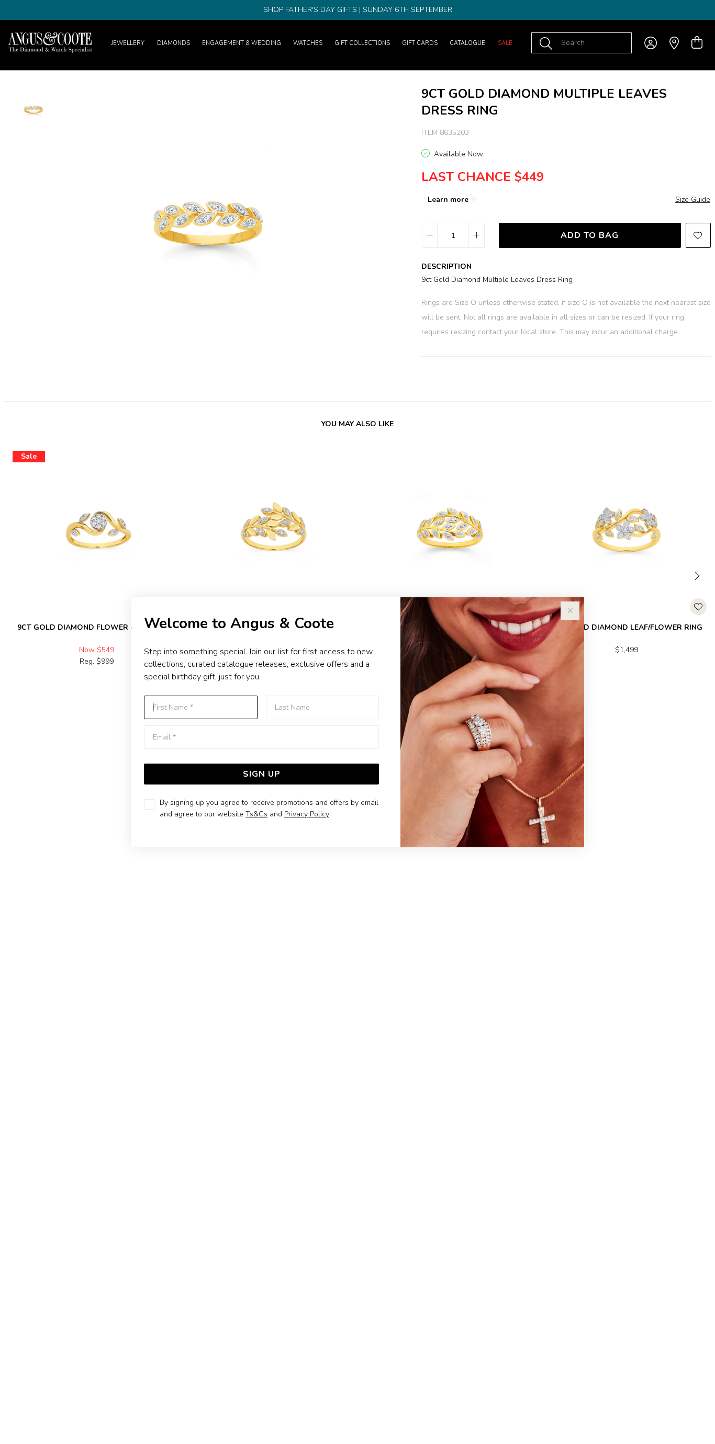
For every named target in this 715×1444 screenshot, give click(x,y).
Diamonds (173, 43)
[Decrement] (430, 235)
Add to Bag (590, 235)
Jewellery (127, 43)
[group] (357, 10)
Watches (307, 43)
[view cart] (696, 43)
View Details (53, 684)
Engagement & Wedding (241, 43)
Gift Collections (362, 43)
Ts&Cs (256, 814)
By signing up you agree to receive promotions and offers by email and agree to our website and (269, 808)
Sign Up (262, 774)
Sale (505, 43)
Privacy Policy (306, 814)
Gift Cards (420, 43)
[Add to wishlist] (698, 235)
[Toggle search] (548, 42)
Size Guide (692, 199)
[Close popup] (570, 610)
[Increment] (476, 235)
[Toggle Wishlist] (698, 606)
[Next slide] (698, 574)
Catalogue (467, 43)
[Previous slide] (16, 574)
